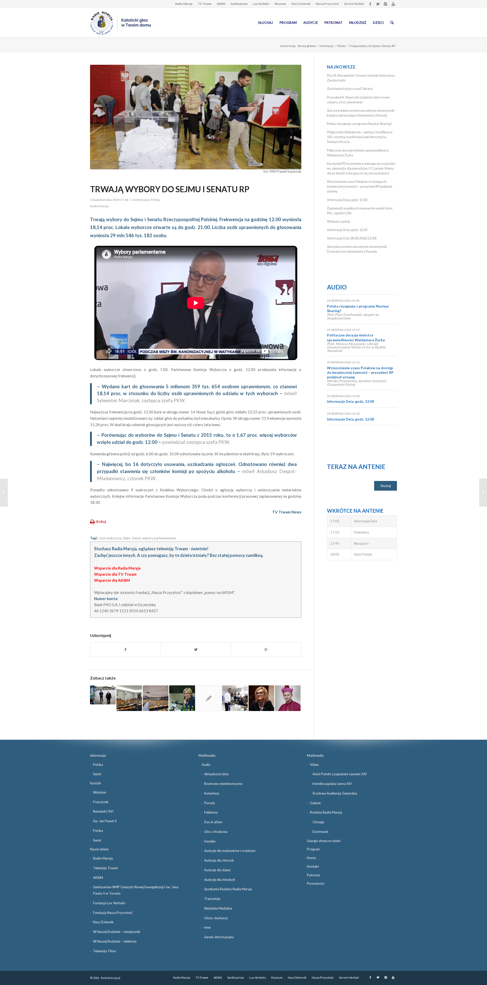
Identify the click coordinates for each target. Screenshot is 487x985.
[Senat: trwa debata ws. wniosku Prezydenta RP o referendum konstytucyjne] (129, 698)
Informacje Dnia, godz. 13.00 (347, 200)
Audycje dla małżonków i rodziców (229, 851)
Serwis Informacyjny (219, 937)
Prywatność (315, 883)
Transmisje (212, 899)
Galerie (315, 803)
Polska (341, 45)
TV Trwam (205, 3)
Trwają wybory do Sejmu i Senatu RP (169, 189)
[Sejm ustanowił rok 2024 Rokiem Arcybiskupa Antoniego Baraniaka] (288, 698)
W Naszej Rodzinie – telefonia (114, 941)
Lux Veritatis (261, 3)
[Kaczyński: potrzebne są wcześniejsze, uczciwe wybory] (103, 695)
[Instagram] (385, 4)
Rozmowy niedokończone (223, 784)
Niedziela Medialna (218, 908)
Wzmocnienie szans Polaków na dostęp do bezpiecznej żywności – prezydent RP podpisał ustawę (359, 186)
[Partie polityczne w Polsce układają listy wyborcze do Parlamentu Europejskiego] (155, 698)
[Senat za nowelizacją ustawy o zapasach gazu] (208, 698)
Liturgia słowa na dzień (323, 841)
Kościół (95, 783)
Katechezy (211, 793)
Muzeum (280, 3)
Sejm (126, 538)
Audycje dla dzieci (217, 870)
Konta (311, 858)
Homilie (209, 841)
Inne (207, 927)
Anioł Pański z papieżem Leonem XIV (339, 774)
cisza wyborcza (110, 538)
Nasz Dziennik (300, 3)
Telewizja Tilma (104, 951)
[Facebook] (370, 4)
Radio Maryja (184, 3)
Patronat (313, 875)
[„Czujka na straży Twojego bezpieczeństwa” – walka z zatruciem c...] (483, 493)
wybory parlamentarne (159, 538)
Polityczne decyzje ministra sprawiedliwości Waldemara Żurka (356, 337)
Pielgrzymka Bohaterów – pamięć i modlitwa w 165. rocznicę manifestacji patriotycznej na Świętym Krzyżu (359, 137)
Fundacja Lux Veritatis (109, 903)
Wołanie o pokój (338, 221)
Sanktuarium (239, 3)
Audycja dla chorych (219, 860)
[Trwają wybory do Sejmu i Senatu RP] (195, 117)
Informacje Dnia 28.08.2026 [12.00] (351, 238)
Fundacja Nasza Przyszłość (112, 913)
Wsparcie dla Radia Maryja (117, 568)
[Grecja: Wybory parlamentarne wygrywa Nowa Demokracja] (235, 698)
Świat (97, 774)
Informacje (327, 45)
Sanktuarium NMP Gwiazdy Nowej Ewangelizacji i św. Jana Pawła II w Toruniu (135, 890)
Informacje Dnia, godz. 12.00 (347, 230)
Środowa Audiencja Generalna (334, 793)
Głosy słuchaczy (216, 918)
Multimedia (207, 755)
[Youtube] (393, 4)
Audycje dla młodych (219, 880)
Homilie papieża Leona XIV (332, 784)
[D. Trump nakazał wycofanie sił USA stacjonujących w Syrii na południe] (4, 493)
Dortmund (320, 832)
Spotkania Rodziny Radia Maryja (228, 889)
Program (313, 849)
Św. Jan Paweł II (105, 821)
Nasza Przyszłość (327, 3)
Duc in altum (213, 822)
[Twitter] (377, 4)
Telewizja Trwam (105, 868)
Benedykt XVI (103, 811)
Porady (209, 803)
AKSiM (221, 3)
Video (314, 765)
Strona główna (307, 45)
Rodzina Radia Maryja (326, 812)
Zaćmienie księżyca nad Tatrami (350, 89)
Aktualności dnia (216, 774)
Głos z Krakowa (216, 832)
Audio (337, 287)
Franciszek (101, 802)
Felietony (211, 812)
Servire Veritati (354, 3)
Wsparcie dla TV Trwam (115, 574)
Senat (136, 538)
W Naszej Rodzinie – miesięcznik (116, 932)
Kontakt (313, 866)
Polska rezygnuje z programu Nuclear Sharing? (359, 124)
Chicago (318, 822)
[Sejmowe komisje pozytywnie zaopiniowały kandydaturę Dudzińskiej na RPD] (182, 698)
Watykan (99, 792)
